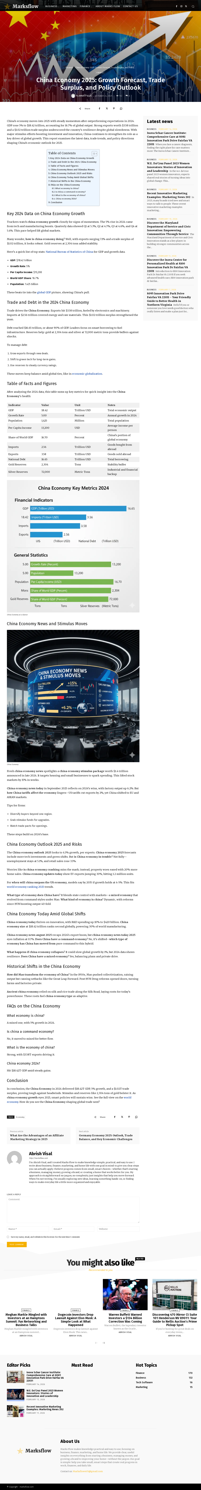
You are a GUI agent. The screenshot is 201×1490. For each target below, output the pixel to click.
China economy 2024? (66, 199)
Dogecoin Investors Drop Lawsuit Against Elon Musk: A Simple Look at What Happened (75, 1320)
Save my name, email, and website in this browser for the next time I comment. (45, 1237)
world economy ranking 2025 (25, 886)
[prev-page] (96, 1343)
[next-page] (103, 1343)
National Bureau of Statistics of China (69, 251)
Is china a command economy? (70, 192)
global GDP (43, 292)
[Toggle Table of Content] (92, 153)
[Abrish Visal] (73, 96)
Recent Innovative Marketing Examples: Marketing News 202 (45, 1408)
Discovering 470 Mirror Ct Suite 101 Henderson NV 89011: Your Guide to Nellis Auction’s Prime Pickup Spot (174, 1320)
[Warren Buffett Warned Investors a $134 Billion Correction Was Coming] (125, 1294)
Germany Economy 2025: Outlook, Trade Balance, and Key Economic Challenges (106, 1137)
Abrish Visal (85, 96)
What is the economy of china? (70, 195)
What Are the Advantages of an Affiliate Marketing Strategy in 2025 (37, 1137)
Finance (69, 67)
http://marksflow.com (38, 1158)
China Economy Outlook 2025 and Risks (71, 173)
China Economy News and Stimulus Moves (73, 169)
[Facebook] (176, 6)
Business (152, 129)
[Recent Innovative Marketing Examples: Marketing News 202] (15, 1411)
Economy (20, 1117)
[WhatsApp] (121, 108)
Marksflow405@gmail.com (88, 1471)
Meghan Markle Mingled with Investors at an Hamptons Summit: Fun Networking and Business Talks (26, 1320)
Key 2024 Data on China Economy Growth (72, 158)
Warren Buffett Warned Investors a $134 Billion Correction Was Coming (125, 1318)
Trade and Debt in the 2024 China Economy (73, 162)
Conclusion (56, 202)
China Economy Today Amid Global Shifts (72, 177)
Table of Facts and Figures (64, 165)
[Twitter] (186, 6)
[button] (193, 6)
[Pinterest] (114, 108)
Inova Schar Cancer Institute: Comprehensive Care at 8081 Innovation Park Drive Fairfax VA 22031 (45, 1376)
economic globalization (86, 373)
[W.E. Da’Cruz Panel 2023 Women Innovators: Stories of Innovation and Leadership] (15, 1395)
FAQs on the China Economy (65, 184)
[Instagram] (181, 6)
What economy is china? (67, 188)
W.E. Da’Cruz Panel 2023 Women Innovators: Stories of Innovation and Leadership (169, 167)
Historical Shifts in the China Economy (71, 181)
